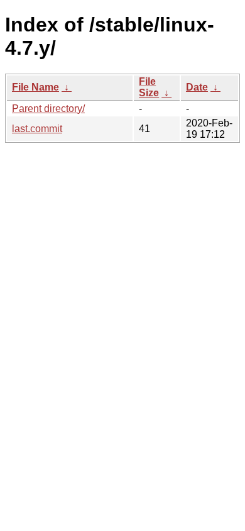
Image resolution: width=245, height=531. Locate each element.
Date (197, 87)
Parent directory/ (48, 108)
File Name (35, 87)
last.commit (37, 128)
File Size (149, 87)
